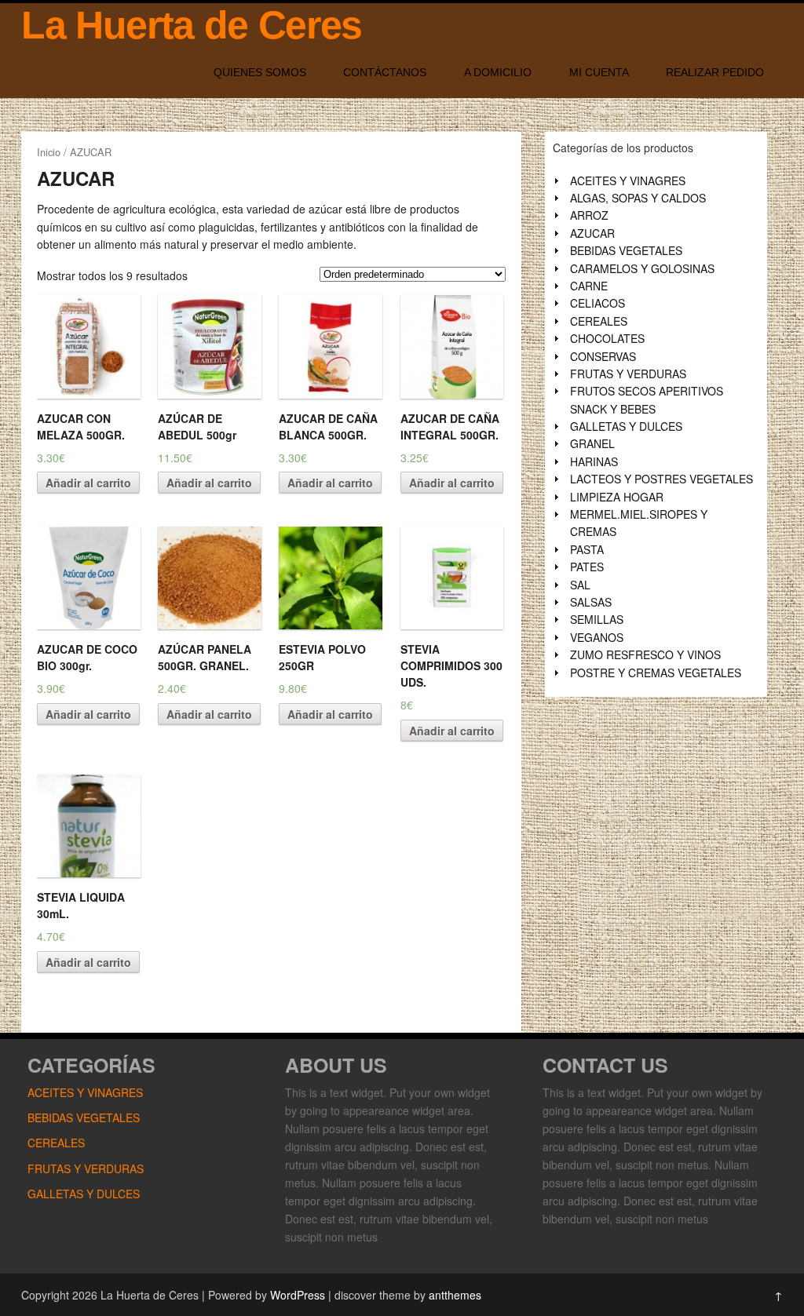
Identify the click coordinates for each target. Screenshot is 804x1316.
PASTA (587, 549)
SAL (580, 584)
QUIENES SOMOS (260, 72)
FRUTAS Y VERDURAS (628, 373)
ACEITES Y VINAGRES (627, 180)
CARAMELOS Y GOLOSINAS (642, 268)
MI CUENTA (599, 72)
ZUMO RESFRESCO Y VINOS (645, 654)
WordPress (297, 1295)
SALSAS (591, 602)
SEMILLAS (596, 619)
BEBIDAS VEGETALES (626, 250)
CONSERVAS (603, 356)
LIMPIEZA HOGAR (616, 497)
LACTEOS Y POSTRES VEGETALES (661, 479)
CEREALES (598, 321)
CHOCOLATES (607, 338)
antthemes (455, 1295)
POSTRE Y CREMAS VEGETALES (655, 672)
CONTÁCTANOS (384, 72)
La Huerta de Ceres (191, 25)
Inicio (48, 151)
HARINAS (594, 461)
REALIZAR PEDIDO (715, 72)
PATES (587, 566)
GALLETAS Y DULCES (626, 426)
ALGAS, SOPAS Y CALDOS (638, 198)
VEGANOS (596, 637)
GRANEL (592, 443)
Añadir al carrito (88, 482)
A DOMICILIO (498, 72)
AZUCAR (592, 233)
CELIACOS (597, 303)
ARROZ (589, 215)
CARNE (589, 285)
